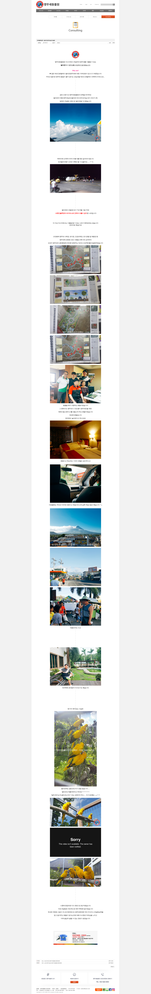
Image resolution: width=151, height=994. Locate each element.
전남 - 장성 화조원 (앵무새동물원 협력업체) (51, 960)
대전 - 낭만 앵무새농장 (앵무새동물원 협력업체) (52, 963)
